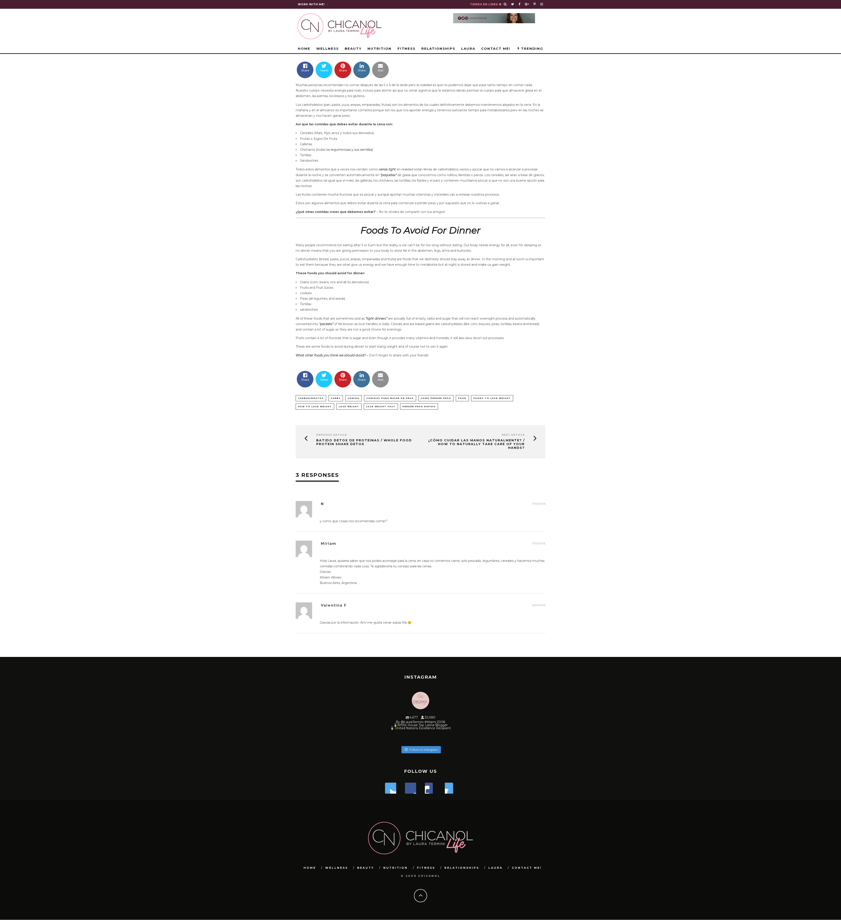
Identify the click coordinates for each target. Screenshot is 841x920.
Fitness (406, 48)
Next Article (513, 434)
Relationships (438, 48)
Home (304, 48)
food (462, 398)
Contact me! (495, 48)
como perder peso (436, 398)
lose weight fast (381, 406)
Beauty (353, 48)
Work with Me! (311, 4)
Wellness (327, 48)
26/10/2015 (538, 605)
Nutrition (379, 48)
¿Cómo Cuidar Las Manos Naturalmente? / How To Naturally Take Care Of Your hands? (476, 444)
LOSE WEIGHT (349, 406)
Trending (531, 48)
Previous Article (331, 434)
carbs (336, 398)
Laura (468, 48)
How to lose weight (315, 406)
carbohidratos (311, 398)
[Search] (505, 4)
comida (353, 398)
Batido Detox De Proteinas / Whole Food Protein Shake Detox (364, 442)
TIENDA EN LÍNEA (484, 4)
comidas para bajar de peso (390, 398)
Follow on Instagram (423, 749)
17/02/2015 (538, 503)
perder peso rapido (419, 406)
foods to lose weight (492, 398)
